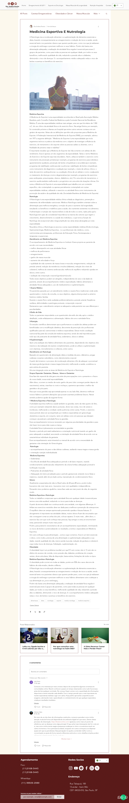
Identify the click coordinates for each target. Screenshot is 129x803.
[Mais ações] (98, 26)
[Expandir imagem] (64, 86)
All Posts (23, 13)
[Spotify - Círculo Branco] (81, 768)
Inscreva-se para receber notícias (31, 793)
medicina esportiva (83, 600)
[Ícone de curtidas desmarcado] (35, 707)
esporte (59, 600)
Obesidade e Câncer (64, 13)
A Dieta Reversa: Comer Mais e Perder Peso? (94, 648)
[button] (37, 5)
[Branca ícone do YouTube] (76, 768)
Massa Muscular (83, 13)
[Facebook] (86, 768)
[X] (97, 768)
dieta (42, 600)
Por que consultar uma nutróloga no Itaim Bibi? (64, 648)
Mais (96, 13)
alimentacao (34, 600)
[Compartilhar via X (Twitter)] (35, 612)
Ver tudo (106, 624)
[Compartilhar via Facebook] (30, 612)
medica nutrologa (69, 600)
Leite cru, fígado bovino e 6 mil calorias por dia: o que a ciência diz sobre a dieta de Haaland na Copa (33, 648)
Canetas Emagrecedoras (41, 13)
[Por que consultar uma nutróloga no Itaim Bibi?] (64, 635)
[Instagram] (70, 768)
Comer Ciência (34, 605)
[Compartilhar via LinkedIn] (40, 612)
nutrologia (50, 600)
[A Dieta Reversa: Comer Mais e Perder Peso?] (95, 635)
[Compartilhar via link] (44, 612)
